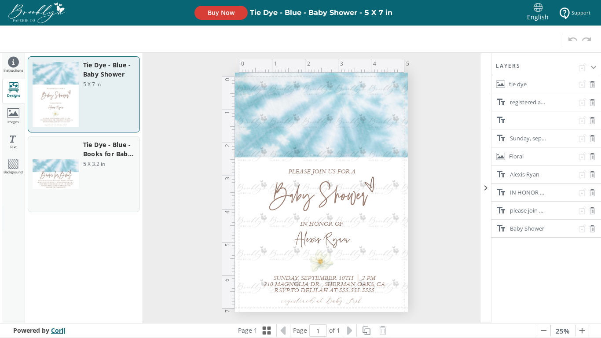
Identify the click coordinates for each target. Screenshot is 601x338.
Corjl (58, 330)
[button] (546, 68)
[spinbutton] (318, 330)
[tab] (13, 65)
